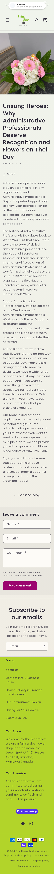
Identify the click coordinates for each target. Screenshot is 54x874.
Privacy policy (43, 855)
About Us (12, 670)
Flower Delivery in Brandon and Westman (24, 692)
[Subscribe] (44, 646)
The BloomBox (24, 851)
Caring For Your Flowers (22, 710)
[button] (7, 20)
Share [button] (11, 174)
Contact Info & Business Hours (23, 680)
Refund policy (23, 855)
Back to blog (29, 495)
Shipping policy (40, 860)
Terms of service (18, 860)
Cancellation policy (29, 866)
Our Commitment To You (23, 702)
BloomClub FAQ (16, 718)
